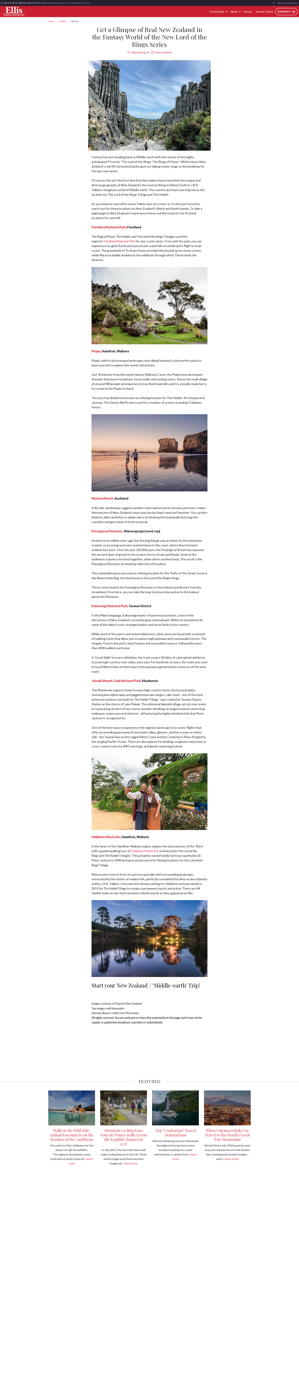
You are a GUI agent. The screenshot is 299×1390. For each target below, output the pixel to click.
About (234, 11)
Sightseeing (138, 52)
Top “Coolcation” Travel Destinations (175, 1132)
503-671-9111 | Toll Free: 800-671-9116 (21, 3)
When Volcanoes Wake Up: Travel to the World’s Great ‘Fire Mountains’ (227, 1135)
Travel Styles (216, 11)
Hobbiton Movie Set (144, 851)
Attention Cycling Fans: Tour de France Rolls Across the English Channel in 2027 (123, 1137)
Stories (248, 11)
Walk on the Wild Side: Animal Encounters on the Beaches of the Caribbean (72, 1135)
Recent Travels (264, 11)
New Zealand (163, 52)
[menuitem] (218, 11)
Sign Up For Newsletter (287, 3)
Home (51, 21)
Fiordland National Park (119, 241)
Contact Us (286, 11)
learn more (131, 1163)
